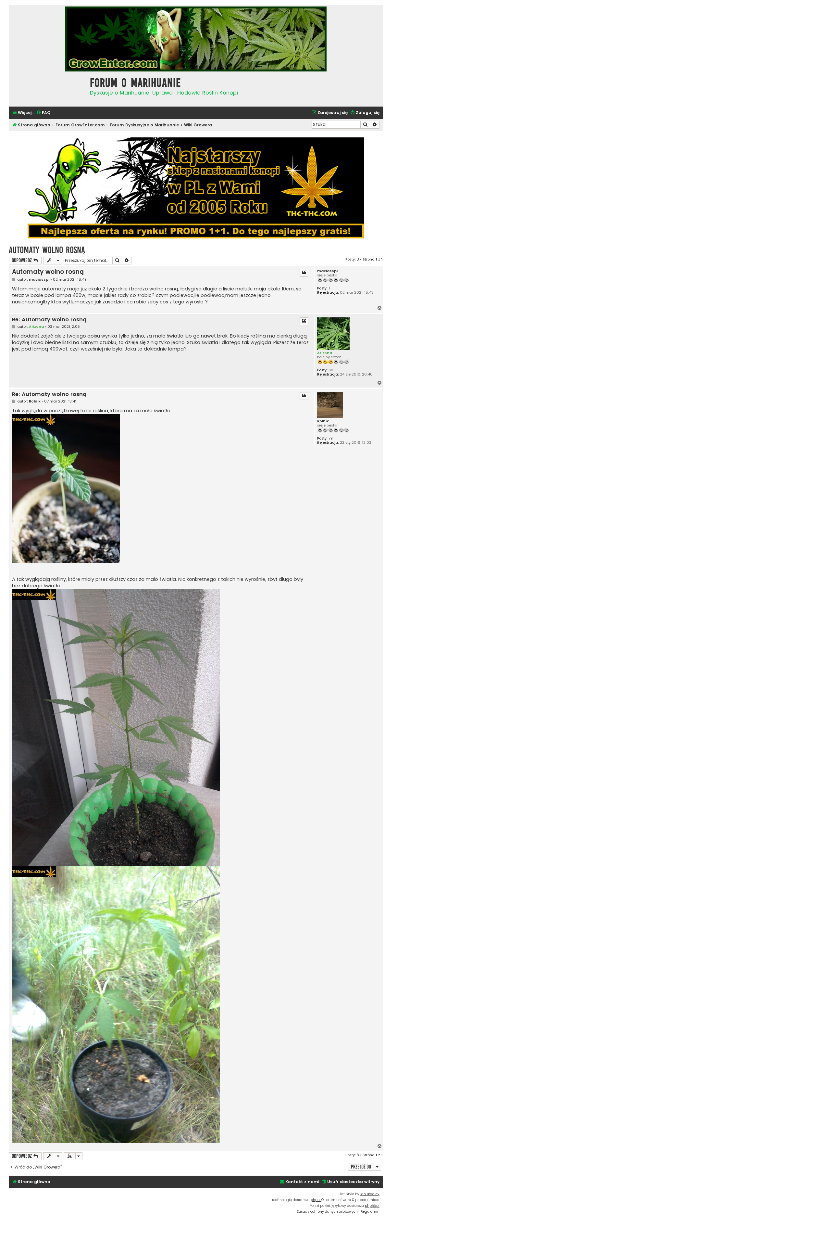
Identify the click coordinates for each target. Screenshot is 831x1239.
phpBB (316, 1199)
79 (331, 438)
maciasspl (327, 271)
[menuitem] (43, 113)
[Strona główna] (47, 88)
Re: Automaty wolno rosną (49, 319)
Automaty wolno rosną (47, 250)
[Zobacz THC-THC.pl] (196, 187)
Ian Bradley (369, 1194)
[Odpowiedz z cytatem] (304, 273)
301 (332, 370)
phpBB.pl (372, 1205)
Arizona (324, 352)
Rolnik (323, 421)
